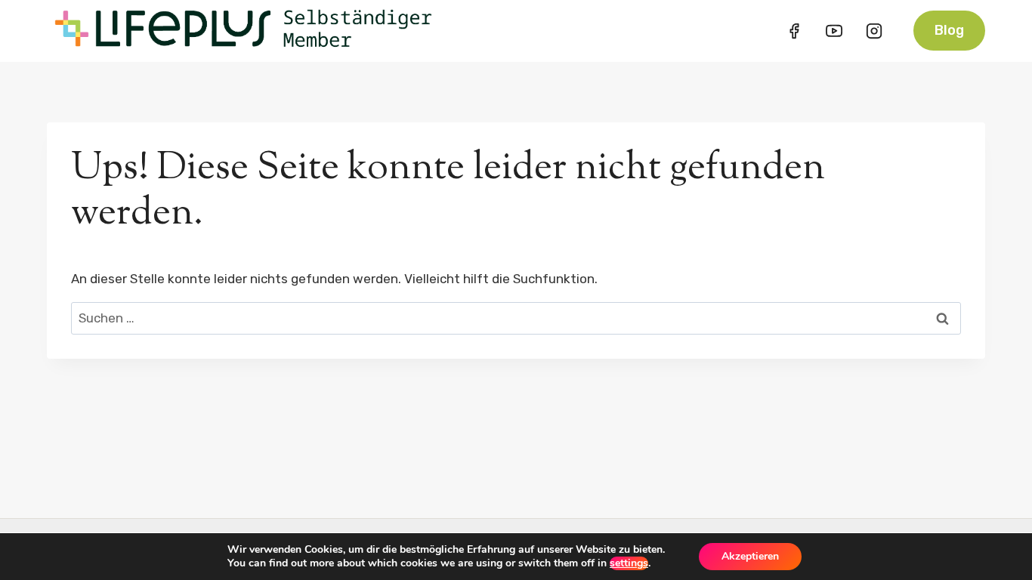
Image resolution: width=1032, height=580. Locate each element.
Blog (949, 30)
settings (629, 563)
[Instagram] (874, 31)
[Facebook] (794, 31)
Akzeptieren (750, 556)
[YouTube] (834, 31)
